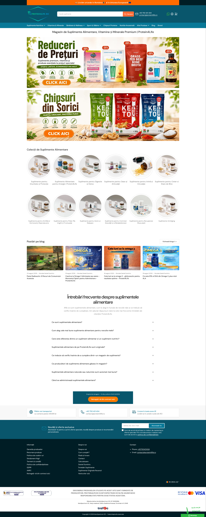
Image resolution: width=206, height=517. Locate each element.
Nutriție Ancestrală (127, 25)
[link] (13, 493)
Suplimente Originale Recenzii (90, 470)
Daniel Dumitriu (84, 464)
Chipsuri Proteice (110, 25)
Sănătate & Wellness (74, 25)
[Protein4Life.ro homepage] (38, 14)
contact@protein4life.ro (148, 15)
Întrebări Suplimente (86, 467)
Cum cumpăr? (83, 452)
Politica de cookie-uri (35, 455)
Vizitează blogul (169, 241)
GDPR (29, 467)
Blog (153, 25)
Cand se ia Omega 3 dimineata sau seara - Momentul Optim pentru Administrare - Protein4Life (82, 278)
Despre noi (82, 449)
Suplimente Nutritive (35, 25)
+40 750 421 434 (145, 13)
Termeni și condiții (34, 461)
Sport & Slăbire (93, 25)
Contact (81, 458)
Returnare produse (34, 452)
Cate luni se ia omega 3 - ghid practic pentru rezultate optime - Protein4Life (122, 277)
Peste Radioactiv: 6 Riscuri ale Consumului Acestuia (44, 277)
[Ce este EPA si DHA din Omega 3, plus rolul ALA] (161, 258)
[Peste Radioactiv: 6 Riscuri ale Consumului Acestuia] (45, 258)
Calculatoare (83, 461)
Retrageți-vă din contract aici (103, 399)
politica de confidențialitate (148, 435)
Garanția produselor (34, 449)
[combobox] (95, 14)
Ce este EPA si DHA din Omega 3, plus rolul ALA (160, 277)
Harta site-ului (84, 473)
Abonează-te (157, 426)
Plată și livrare (83, 455)
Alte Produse (142, 25)
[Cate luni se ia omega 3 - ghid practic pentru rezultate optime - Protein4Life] (122, 258)
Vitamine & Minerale (56, 25)
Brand (160, 25)
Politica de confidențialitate (37, 464)
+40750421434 (144, 449)
